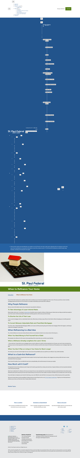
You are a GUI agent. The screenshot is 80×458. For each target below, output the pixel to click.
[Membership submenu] (20, 174)
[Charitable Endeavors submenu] (25, 164)
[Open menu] (9, 9)
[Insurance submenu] (19, 169)
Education (10, 295)
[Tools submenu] (16, 237)
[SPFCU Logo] (16, 131)
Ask (26, 132)
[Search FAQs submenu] (20, 203)
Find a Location (18, 402)
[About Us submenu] (18, 8)
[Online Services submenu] (22, 190)
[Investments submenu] (20, 158)
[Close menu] (13, 2)
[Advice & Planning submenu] (21, 206)
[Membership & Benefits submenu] (23, 173)
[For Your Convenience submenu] (25, 228)
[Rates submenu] (17, 208)
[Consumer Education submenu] (24, 221)
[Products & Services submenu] (21, 135)
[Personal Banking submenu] (23, 144)
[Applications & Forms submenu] (25, 180)
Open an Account (61, 402)
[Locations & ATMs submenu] (21, 6)
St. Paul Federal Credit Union (51, 377)
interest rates (27, 312)
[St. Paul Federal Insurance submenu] (27, 186)
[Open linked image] (43, 26)
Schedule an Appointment (40, 402)
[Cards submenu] (17, 153)
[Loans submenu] (17, 137)
